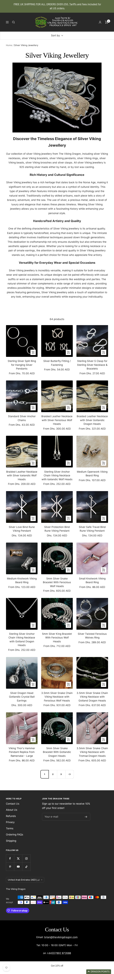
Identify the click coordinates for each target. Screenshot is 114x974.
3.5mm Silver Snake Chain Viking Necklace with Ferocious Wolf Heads (57, 696)
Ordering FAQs (14, 834)
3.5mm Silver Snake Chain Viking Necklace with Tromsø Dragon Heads (92, 752)
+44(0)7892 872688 (59, 953)
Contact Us (12, 803)
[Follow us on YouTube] (18, 867)
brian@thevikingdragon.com (61, 937)
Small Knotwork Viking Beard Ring (92, 580)
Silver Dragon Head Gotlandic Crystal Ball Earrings (22, 696)
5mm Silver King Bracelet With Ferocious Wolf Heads (57, 637)
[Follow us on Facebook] (10, 858)
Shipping (11, 840)
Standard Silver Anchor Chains (22, 418)
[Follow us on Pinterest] (10, 867)
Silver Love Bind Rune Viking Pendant (22, 529)
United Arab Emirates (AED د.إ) (23, 879)
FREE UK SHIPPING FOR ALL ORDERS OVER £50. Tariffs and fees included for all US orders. (57, 6)
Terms (9, 828)
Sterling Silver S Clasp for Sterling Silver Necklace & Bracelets (92, 365)
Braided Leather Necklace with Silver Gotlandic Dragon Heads (92, 420)
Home (9, 45)
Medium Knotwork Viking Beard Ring (22, 580)
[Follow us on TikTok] (26, 867)
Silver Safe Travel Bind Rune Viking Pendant (92, 529)
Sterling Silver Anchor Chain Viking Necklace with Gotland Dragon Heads (21, 639)
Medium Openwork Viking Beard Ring (92, 473)
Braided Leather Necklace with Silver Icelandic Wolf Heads (21, 475)
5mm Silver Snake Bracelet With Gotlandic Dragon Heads (57, 752)
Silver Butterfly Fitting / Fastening (57, 363)
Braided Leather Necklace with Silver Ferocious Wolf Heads (56, 420)
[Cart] (106, 22)
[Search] (13, 22)
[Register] (86, 817)
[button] (98, 971)
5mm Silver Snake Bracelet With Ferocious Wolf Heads (57, 582)
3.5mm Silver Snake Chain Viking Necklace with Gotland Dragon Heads (92, 696)
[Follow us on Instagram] (26, 858)
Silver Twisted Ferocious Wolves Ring (92, 635)
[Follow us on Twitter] (18, 858)
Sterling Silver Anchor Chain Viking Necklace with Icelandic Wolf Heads (57, 475)
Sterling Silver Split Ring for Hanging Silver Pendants (22, 365)
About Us (11, 809)
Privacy (10, 822)
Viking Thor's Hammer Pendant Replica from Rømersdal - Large (22, 752)
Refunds (11, 816)
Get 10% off (57, 965)
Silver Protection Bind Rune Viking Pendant (57, 529)
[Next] (69, 774)
